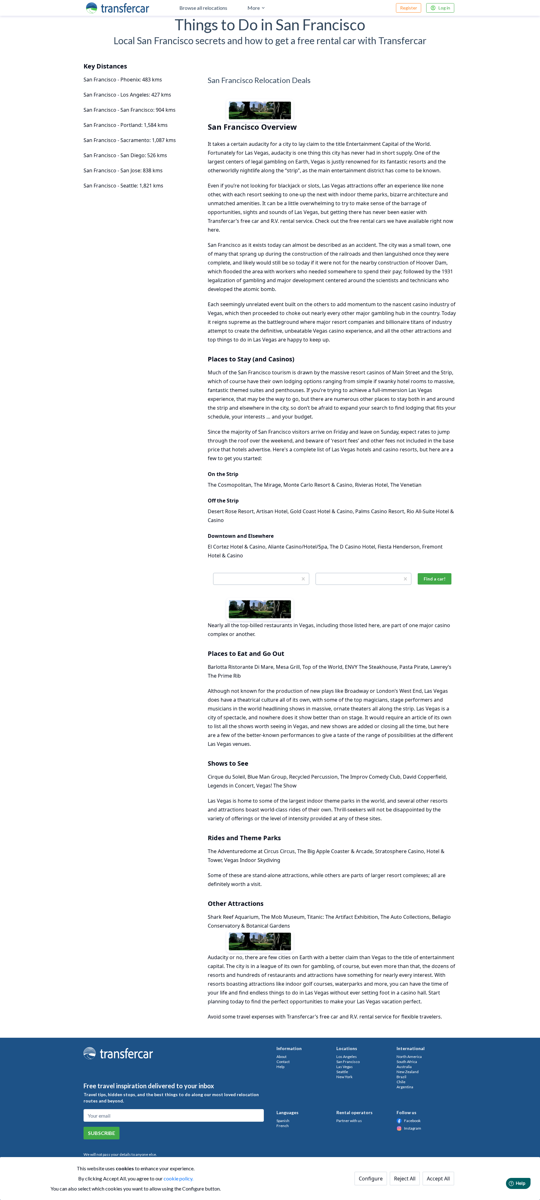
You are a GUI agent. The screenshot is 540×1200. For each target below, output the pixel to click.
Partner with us (349, 1120)
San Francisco (348, 1061)
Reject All (404, 1178)
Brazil (401, 1076)
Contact (283, 1061)
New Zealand (408, 1071)
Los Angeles (346, 1056)
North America (409, 1056)
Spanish (282, 1120)
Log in (444, 7)
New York (344, 1076)
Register (408, 7)
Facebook (412, 1120)
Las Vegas (344, 1066)
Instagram (412, 1128)
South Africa (407, 1061)
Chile (401, 1081)
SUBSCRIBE (101, 1133)
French (282, 1125)
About (281, 1056)
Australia (404, 1066)
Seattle (342, 1071)
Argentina (405, 1086)
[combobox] (217, 579)
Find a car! (434, 578)
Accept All (438, 1178)
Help (280, 1066)
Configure (371, 1178)
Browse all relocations (203, 8)
